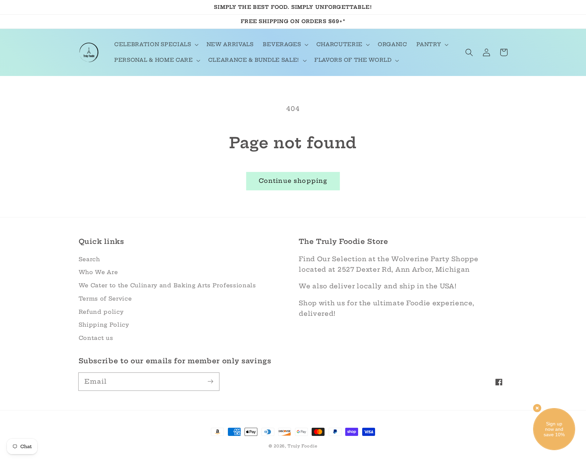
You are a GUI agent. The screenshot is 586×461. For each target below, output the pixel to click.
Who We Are (98, 272)
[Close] (537, 408)
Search (89, 259)
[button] (156, 45)
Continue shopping (293, 181)
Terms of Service (105, 298)
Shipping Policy (104, 324)
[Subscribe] (210, 381)
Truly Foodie (302, 446)
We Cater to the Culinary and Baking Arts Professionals (167, 285)
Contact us (96, 337)
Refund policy (101, 311)
